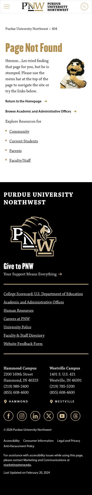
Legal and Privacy (68, 441)
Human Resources (18, 310)
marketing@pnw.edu (17, 465)
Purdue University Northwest (38, 198)
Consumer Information (38, 441)
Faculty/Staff (20, 160)
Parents (15, 150)
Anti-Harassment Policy (19, 446)
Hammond (18, 401)
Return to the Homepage (23, 101)
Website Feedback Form (23, 343)
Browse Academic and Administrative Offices (38, 111)
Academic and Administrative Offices (34, 302)
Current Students (23, 141)
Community (19, 131)
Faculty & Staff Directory (24, 335)
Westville (65, 401)
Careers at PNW (17, 318)
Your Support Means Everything (30, 274)
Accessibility (12, 441)
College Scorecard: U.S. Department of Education (43, 294)
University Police (17, 327)
